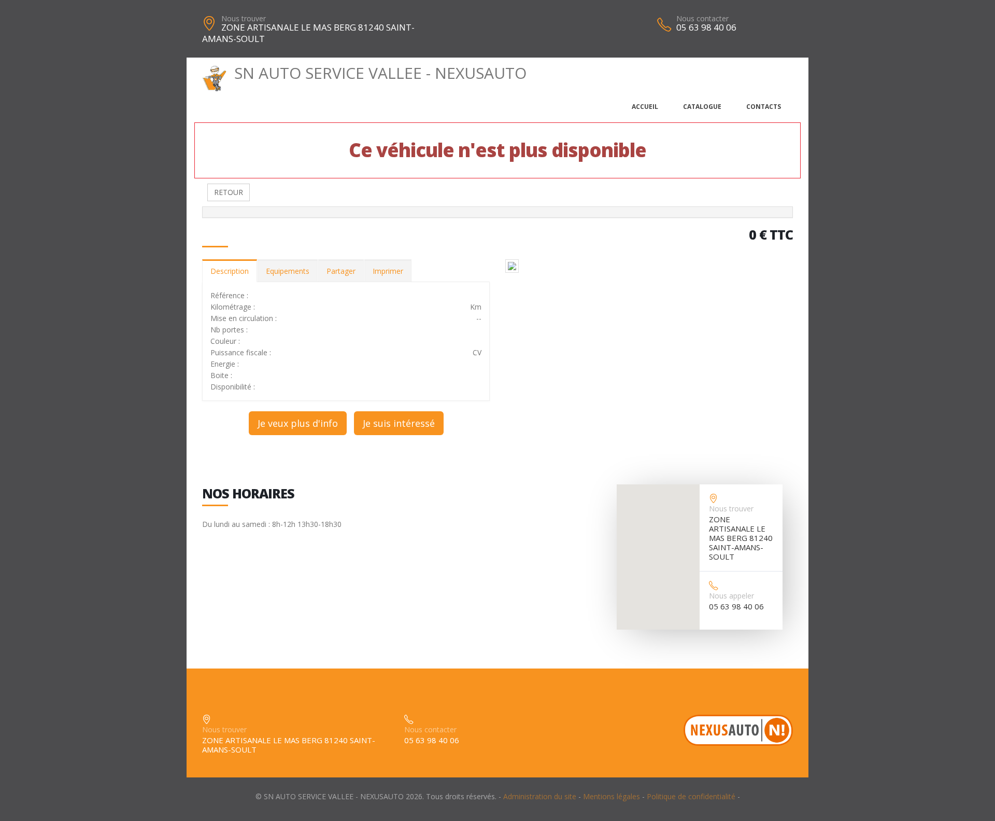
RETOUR (228, 192)
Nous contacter (702, 18)
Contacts (763, 106)
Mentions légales (611, 796)
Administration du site (539, 796)
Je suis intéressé (399, 423)
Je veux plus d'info (298, 423)
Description (229, 271)
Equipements (287, 271)
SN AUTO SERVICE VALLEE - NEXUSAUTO (380, 73)
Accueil (645, 106)
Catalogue (702, 106)
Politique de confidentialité (691, 796)
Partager (341, 271)
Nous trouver (243, 18)
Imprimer (388, 271)
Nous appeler (731, 596)
